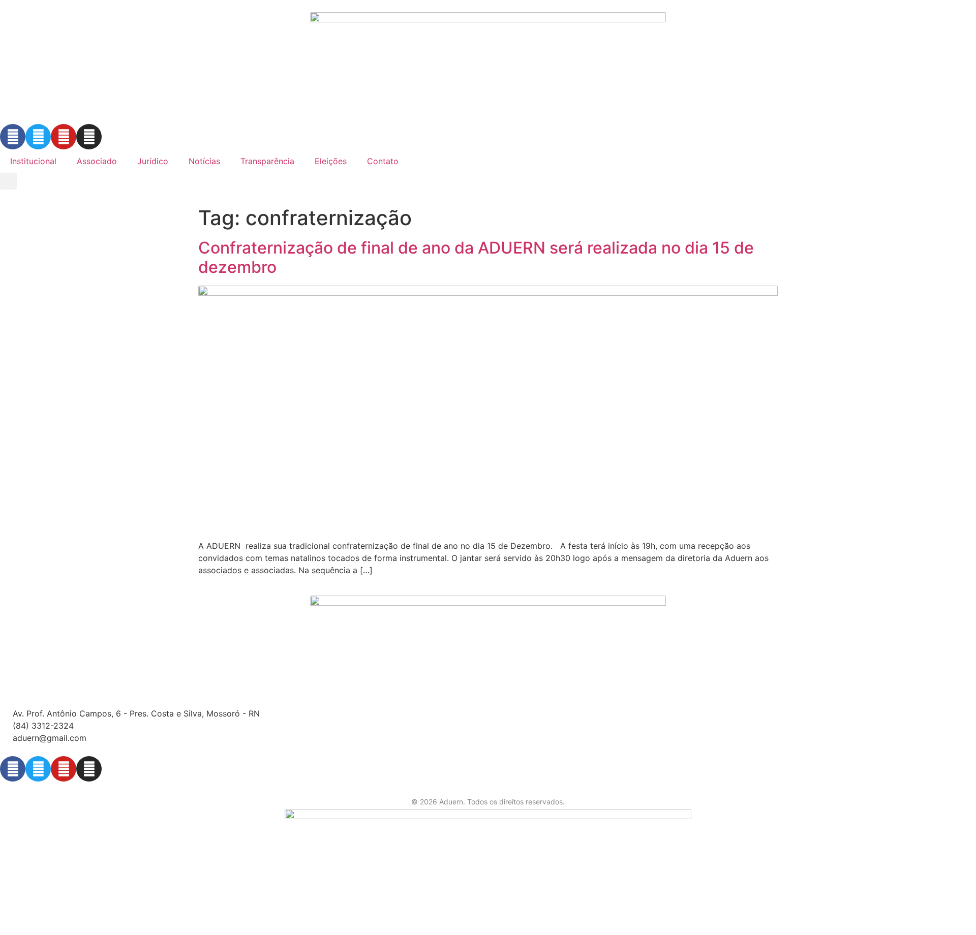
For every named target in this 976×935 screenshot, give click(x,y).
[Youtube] (63, 136)
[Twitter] (38, 136)
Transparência (267, 161)
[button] (8, 181)
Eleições (331, 161)
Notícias (204, 161)
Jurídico (152, 161)
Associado (97, 161)
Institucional (33, 161)
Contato (383, 161)
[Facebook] (12, 136)
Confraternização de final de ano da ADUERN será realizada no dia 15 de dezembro (476, 257)
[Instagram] (89, 136)
